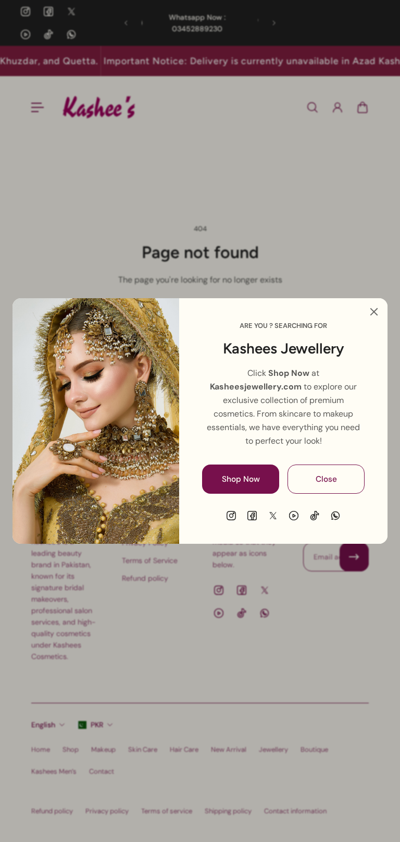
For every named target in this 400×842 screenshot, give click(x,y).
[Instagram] (231, 515)
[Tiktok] (314, 515)
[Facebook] (252, 515)
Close (326, 479)
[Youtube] (294, 515)
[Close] (374, 311)
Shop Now (241, 479)
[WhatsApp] (335, 515)
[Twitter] (273, 515)
